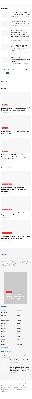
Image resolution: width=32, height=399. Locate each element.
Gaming (3, 334)
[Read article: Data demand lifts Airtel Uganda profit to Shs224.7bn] (16, 122)
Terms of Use (4, 391)
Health (3, 344)
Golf (2, 342)
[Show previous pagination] (15, 69)
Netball (19, 320)
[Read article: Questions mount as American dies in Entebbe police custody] (5, 15)
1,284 (20, 73)
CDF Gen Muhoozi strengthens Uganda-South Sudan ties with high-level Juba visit (21, 59)
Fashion (3, 326)
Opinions (19, 326)
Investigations (4, 347)
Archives (3, 310)
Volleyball (19, 344)
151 (9, 161)
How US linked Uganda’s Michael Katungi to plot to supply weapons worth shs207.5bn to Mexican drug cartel (20, 34)
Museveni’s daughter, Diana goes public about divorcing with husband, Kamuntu (19, 368)
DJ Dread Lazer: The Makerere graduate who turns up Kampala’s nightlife (13, 189)
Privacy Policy (4, 389)
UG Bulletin (7, 394)
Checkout (3, 385)
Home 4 (3, 387)
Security (19, 334)
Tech (18, 339)
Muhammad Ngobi (16, 52)
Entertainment (7, 184)
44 (8, 193)
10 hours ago (5, 112)
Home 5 (9, 387)
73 (11, 27)
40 (10, 112)
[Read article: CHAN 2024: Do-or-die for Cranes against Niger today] (5, 24)
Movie (18, 313)
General (3, 336)
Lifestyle (19, 310)
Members (16, 387)
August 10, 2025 (25, 40)
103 (9, 240)
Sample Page (20, 389)
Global (3, 339)
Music (18, 315)
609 (26, 69)
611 (12, 73)
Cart (26, 384)
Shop (27, 389)
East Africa (4, 318)
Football (3, 331)
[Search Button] (30, 2)
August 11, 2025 (23, 16)
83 (11, 18)
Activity (15, 384)
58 (14, 42)
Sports (18, 336)
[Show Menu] (2, 2)
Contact (10, 385)
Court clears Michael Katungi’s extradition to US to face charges (15, 297)
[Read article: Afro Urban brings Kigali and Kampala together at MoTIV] (16, 203)
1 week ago (4, 240)
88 (14, 54)
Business (5, 104)
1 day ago (4, 135)
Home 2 (22, 385)
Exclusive (3, 323)
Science (19, 331)
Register (13, 389)
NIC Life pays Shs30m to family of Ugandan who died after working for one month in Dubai (14, 157)
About (2, 384)
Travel (18, 342)
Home (16, 385)
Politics (19, 328)
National (19, 318)
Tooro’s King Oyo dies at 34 (19, 360)
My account (23, 387)
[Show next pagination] (24, 73)
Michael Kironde (16, 40)
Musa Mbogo (15, 16)
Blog (21, 384)
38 (8, 217)
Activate (9, 384)
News (18, 323)
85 (14, 65)
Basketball (4, 313)
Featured (9, 291)
